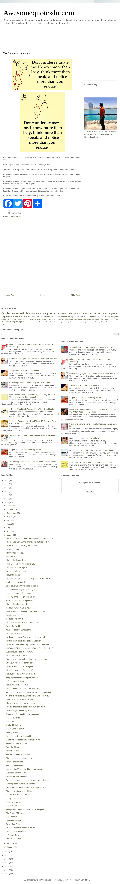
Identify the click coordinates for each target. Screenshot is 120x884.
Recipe (112, 322)
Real (83, 319)
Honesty (13, 319)
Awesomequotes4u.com (38, 12)
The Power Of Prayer (15, 813)
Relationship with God (15, 615)
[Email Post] (8, 213)
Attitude (47, 316)
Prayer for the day (13, 575)
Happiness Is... (12, 817)
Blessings (59, 322)
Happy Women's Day (15, 729)
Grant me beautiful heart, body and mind (23, 740)
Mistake (103, 322)
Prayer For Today (13, 824)
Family (70, 316)
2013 (6, 874)
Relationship (96, 313)
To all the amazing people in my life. (21, 828)
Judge (84, 322)
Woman (54, 316)
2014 (6, 870)
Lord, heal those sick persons (18, 593)
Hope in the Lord (13, 718)
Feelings (44, 319)
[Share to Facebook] (18, 213)
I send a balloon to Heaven (17, 685)
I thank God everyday (15, 553)
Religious (115, 316)
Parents (8, 322)
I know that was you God (16, 776)
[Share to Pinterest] (20, 213)
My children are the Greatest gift (19, 670)
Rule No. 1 (10, 556)
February (11, 843)
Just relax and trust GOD (16, 773)
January (10, 847)
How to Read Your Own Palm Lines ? (84, 438)
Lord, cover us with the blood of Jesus (22, 586)
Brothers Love (27, 322)
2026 (6, 480)
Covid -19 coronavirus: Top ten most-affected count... (28, 644)
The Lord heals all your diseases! (20, 604)
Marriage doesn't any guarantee (19, 630)
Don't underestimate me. (16, 831)
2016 (6, 863)
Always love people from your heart (20, 703)
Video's (3, 324)
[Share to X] (16, 213)
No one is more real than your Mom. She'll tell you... (27, 696)
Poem (50, 319)
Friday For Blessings (14, 762)
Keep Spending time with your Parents (22, 677)
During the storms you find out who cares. (23, 688)
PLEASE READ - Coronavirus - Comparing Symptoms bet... (31, 538)
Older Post (75, 295)
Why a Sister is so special (16, 655)
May (9, 528)
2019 (6, 852)
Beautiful (61, 313)
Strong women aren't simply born (20, 663)
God (42, 316)
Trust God (10, 721)
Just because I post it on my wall (19, 652)
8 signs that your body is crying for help (25, 450)
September (11, 513)
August (10, 517)
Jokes (75, 313)
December (11, 506)
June (9, 524)
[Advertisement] (48, 37)
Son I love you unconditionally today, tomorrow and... (28, 659)
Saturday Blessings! (14, 747)
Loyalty (97, 322)
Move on (42, 322)
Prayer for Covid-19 (14, 626)
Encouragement (111, 313)
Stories (53, 313)
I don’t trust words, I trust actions (20, 699)
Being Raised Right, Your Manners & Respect (25, 809)
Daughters (108, 319)
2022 (6, 495)
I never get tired (12, 751)
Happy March (11, 806)
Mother (36, 316)
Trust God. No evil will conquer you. (21, 564)
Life (65, 316)
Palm (47, 322)
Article (24, 313)
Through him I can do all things (19, 791)
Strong (61, 316)
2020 (6, 502)
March (9, 535)
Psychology (21, 319)
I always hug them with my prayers (20, 674)
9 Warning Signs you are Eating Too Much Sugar (29, 383)
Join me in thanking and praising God (21, 589)
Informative (78, 316)
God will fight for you (14, 725)
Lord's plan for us (13, 802)
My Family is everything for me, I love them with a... (27, 611)
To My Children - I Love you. (18, 798)
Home (42, 295)
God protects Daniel (14, 619)
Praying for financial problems (18, 754)
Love (69, 313)
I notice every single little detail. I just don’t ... (25, 641)
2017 (6, 859)
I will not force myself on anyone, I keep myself (25, 637)
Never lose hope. (13, 549)
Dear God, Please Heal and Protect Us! (22, 622)
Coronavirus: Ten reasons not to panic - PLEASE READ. (29, 578)
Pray (107, 322)
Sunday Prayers (12, 732)
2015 (6, 866)
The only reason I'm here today (19, 758)
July (8, 520)
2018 (6, 855)
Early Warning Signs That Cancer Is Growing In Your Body (33, 359)
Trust (38, 319)
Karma (89, 322)
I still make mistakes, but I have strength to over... (27, 787)
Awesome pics (20, 316)
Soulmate (65, 319)
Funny (30, 316)
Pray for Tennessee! (14, 765)
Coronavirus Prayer (14, 633)
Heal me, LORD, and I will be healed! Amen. (24, 769)
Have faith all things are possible (19, 600)
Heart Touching (75, 319)
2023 (6, 491)
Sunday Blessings (13, 839)
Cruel (71, 322)
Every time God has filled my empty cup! (23, 714)
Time (117, 322)
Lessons (107, 316)
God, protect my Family (16, 582)
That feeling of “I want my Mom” (19, 710)
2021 (6, 499)
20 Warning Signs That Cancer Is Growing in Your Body (92, 347)
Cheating (66, 322)
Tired (94, 319)
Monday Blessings (13, 820)
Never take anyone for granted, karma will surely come (92, 450)
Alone (100, 316)
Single (19, 322)
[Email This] (13, 213)
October (10, 509)
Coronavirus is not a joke (16, 567)
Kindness (94, 316)
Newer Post (9, 295)
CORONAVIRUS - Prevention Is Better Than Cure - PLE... (30, 648)
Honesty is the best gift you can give (21, 597)
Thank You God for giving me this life (21, 545)
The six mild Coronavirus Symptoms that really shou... (28, 542)
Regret (14, 322)
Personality (57, 319)
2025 (6, 484)
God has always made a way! (18, 608)
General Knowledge (39, 313)
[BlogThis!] (15, 213)
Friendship (5, 319)
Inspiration (84, 313)
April (9, 531)
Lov (93, 322)
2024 (6, 488)
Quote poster (15, 216)
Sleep (52, 322)
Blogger (92, 880)
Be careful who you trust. (16, 571)
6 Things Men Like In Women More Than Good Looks (31, 409)
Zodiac (86, 316)
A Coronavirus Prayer (15, 681)
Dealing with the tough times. (18, 795)
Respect (33, 319)
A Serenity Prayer (13, 835)
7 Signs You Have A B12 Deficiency (24, 371)
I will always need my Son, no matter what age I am (90, 462)
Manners (36, 322)
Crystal (76, 322)
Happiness (6, 316)
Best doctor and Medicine (16, 743)
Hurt (27, 319)
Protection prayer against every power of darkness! (27, 780)
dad (97, 319)
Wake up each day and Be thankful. (21, 784)
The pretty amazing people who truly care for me (26, 707)
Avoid (102, 319)
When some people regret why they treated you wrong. (29, 692)
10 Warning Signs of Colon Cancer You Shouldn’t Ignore (32, 462)
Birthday (88, 319)
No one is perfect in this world (18, 736)
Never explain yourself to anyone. (20, 666)
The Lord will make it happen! (18, 560)
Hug (80, 322)
